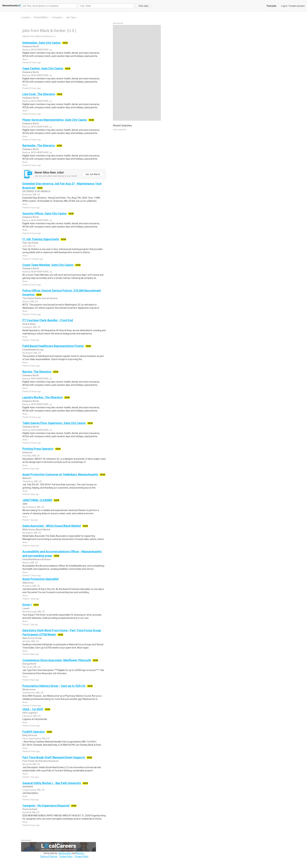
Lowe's (26, 608)
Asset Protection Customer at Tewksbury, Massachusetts (60, 474)
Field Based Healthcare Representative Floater (53, 346)
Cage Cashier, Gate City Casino (42, 68)
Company (57, 17)
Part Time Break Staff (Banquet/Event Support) (53, 757)
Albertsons (28, 582)
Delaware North (30, 46)
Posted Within (41, 17)
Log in (284, 6)
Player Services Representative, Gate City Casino (54, 119)
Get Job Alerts (93, 174)
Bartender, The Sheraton (38, 145)
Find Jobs (143, 6)
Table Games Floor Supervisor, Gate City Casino (54, 423)
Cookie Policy (66, 856)
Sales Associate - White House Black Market (51, 525)
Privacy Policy (81, 856)
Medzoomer (29, 689)
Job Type (71, 17)
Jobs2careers (65, 853)
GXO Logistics (30, 712)
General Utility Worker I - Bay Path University (51, 783)
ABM (24, 504)
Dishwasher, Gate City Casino (41, 42)
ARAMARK (27, 786)
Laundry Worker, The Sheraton (42, 397)
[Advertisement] (137, 73)
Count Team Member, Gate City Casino (48, 265)
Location (25, 17)
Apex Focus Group (32, 638)
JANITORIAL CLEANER (37, 500)
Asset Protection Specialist (40, 579)
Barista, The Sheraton (36, 371)
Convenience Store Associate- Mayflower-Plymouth (56, 660)
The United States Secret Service (39, 298)
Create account (297, 6)
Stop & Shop (28, 324)
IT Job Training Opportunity (40, 239)
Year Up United (30, 242)
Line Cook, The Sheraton (38, 94)
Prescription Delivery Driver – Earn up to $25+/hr (54, 686)
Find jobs (271, 6)
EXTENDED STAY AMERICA (36, 191)
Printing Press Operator (38, 448)
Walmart (26, 478)
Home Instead (29, 809)
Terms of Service (48, 856)
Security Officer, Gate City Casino (44, 213)
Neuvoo (80, 853)
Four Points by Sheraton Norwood (40, 761)
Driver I (27, 604)
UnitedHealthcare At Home (36, 559)
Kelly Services (29, 735)
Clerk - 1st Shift (32, 709)
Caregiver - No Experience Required (45, 805)
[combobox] (106, 6)
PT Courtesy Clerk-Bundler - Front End (47, 320)
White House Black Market (36, 529)
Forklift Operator (33, 731)
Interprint (27, 452)
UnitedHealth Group (32, 349)
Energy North (29, 663)
